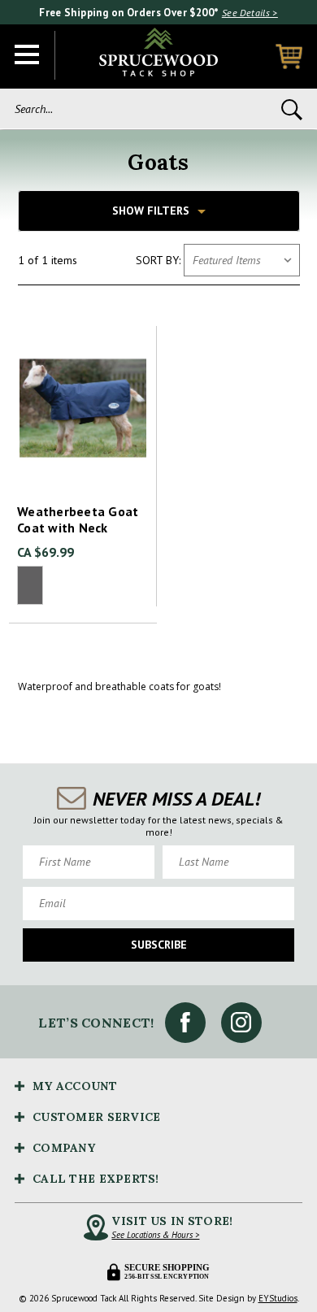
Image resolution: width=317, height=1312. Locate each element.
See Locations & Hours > (155, 1234)
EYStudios (277, 1298)
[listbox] (242, 260)
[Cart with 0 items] (289, 56)
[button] (159, 211)
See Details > (250, 13)
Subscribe (159, 944)
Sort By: (158, 260)
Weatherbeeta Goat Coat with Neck (77, 519)
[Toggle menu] (27, 55)
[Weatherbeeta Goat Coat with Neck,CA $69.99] (83, 408)
